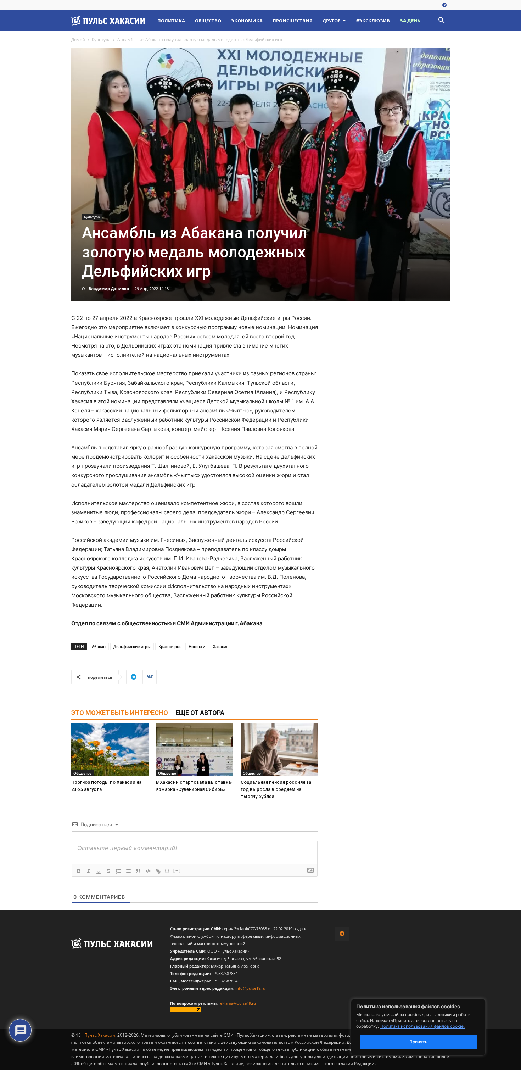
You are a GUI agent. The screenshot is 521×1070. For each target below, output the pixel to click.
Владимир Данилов (109, 288)
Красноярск (169, 646)
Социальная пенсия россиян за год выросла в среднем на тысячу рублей (276, 789)
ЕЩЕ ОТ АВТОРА (199, 712)
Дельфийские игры (132, 646)
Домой (78, 40)
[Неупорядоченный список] (128, 871)
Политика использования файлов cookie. (422, 1026)
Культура (101, 40)
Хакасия (220, 646)
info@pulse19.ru (250, 988)
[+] (177, 870)
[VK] (149, 677)
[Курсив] (89, 871)
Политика (171, 20)
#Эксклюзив (373, 20)
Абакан (99, 646)
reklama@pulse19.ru (237, 1003)
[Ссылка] (158, 871)
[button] (441, 21)
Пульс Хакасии (99, 1035)
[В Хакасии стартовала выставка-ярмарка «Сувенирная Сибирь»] (194, 749)
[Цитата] (138, 871)
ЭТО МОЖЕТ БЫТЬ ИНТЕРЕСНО (119, 712)
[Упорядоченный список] (118, 871)
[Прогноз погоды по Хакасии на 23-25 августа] (110, 749)
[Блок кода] (148, 871)
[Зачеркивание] (108, 871)
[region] (429, 1027)
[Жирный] (79, 871)
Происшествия (293, 20)
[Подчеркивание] (98, 871)
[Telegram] (444, 5)
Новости (197, 646)
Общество (208, 20)
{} (167, 870)
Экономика (247, 20)
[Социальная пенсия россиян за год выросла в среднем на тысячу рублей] (279, 749)
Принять (418, 1041)
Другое (331, 20)
